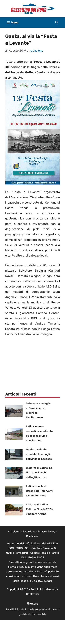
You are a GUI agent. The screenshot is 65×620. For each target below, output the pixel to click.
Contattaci (32, 594)
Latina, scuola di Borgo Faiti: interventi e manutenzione (39, 491)
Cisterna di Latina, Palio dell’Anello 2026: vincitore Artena (39, 509)
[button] (57, 22)
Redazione (29, 531)
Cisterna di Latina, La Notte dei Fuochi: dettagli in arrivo (39, 472)
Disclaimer (32, 536)
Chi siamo (14, 531)
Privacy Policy (46, 531)
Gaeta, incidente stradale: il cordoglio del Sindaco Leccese (39, 454)
